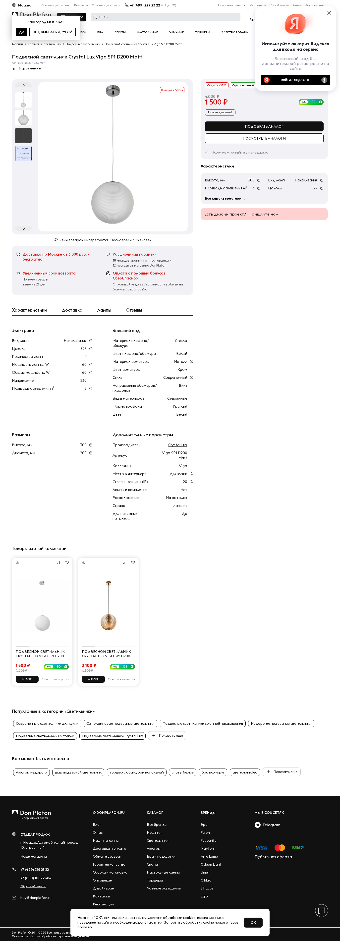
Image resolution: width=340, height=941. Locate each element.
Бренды (208, 812)
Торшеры (202, 32)
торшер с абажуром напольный (137, 772)
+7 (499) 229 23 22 (145, 5)
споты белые (183, 772)
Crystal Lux (177, 445)
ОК (253, 922)
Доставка (72, 310)
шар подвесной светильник (78, 772)
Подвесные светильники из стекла (45, 736)
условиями (153, 917)
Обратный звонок (33, 886)
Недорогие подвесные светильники (281, 723)
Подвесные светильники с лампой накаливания (203, 723)
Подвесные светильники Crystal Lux (112, 736)
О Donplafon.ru (109, 812)
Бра (100, 32)
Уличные (176, 32)
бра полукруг (213, 772)
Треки (81, 32)
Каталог (155, 812)
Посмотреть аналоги (264, 138)
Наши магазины (229, 5)
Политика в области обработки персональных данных (50, 936)
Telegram (270, 824)
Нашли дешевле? (220, 112)
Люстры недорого (31, 772)
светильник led (244, 772)
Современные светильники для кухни (47, 723)
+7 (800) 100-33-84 (36, 878)
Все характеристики (223, 198)
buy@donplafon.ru (36, 898)
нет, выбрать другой (52, 32)
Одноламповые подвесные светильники (120, 723)
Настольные (147, 32)
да (21, 32)
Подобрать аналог (264, 126)
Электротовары (235, 32)
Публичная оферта (273, 856)
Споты (120, 32)
